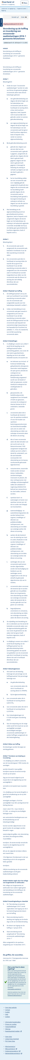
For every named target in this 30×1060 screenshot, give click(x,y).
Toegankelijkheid (10, 1027)
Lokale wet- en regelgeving (8, 8)
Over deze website (11, 1007)
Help (6, 1014)
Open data (8, 1037)
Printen (23, 17)
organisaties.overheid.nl (14, 989)
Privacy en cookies (10, 1024)
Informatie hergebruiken (13, 1022)
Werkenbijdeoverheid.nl (12, 1053)
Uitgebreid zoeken (21, 8)
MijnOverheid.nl (10, 1047)
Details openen (1, 22)
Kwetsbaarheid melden (12, 1031)
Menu (25, 3)
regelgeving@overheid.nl (15, 995)
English (7, 1012)
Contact (7, 1010)
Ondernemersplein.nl (11, 1051)
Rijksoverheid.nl (10, 1049)
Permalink (14, 17)
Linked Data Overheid (12, 1039)
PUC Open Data (10, 1041)
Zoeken (7, 1017)
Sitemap (7, 1029)
